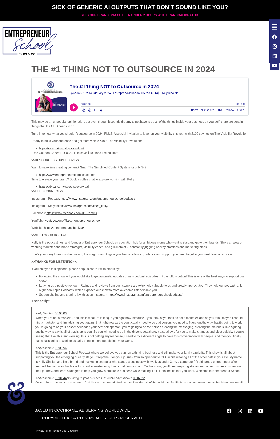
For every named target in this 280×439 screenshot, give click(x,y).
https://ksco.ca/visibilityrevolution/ (61, 148)
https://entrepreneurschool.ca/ (64, 227)
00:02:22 (139, 378)
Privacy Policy (43, 430)
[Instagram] (274, 46)
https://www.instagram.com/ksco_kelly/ (82, 205)
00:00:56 (61, 348)
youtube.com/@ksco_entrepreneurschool (73, 220)
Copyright (73, 430)
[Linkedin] (274, 56)
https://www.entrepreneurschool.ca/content (67, 174)
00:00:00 (61, 313)
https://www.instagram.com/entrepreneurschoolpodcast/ (98, 198)
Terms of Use (59, 430)
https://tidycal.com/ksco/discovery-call (64, 186)
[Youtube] (274, 65)
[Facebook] (274, 37)
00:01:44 (61, 378)
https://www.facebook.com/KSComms (71, 213)
